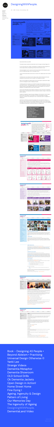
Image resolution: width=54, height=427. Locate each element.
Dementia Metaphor (19, 369)
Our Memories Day (19, 400)
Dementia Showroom (20, 372)
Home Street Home (19, 386)
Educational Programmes (4, 15)
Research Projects (3, 12)
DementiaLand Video (20, 411)
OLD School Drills (18, 376)
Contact (3, 19)
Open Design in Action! (21, 383)
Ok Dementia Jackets (20, 379)
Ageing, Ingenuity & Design (24, 393)
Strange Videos (16, 365)
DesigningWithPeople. (20, 408)
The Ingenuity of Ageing (22, 404)
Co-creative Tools (4, 13)
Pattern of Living (17, 397)
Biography (4, 10)
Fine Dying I (14, 390)
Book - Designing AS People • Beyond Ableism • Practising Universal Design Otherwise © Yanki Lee (25, 356)
